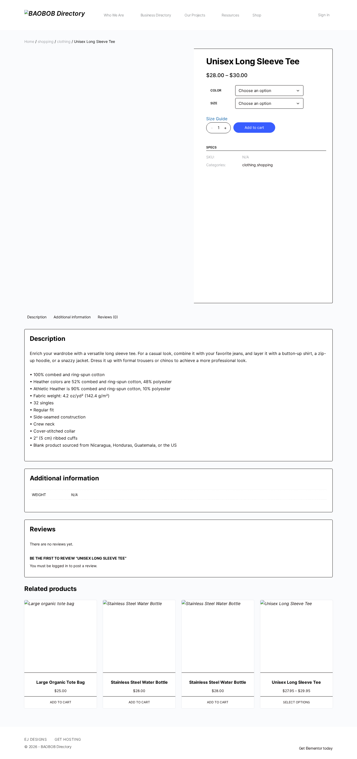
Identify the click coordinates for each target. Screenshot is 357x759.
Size (213, 103)
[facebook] (320, 739)
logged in (60, 566)
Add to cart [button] (60, 702)
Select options (296, 702)
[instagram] (329, 739)
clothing (64, 41)
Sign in (324, 15)
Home (29, 41)
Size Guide (216, 118)
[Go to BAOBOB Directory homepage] (54, 14)
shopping (46, 41)
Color (215, 90)
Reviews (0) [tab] (108, 317)
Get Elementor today (316, 748)
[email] (311, 739)
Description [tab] (37, 317)
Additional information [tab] (72, 317)
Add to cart (254, 127)
